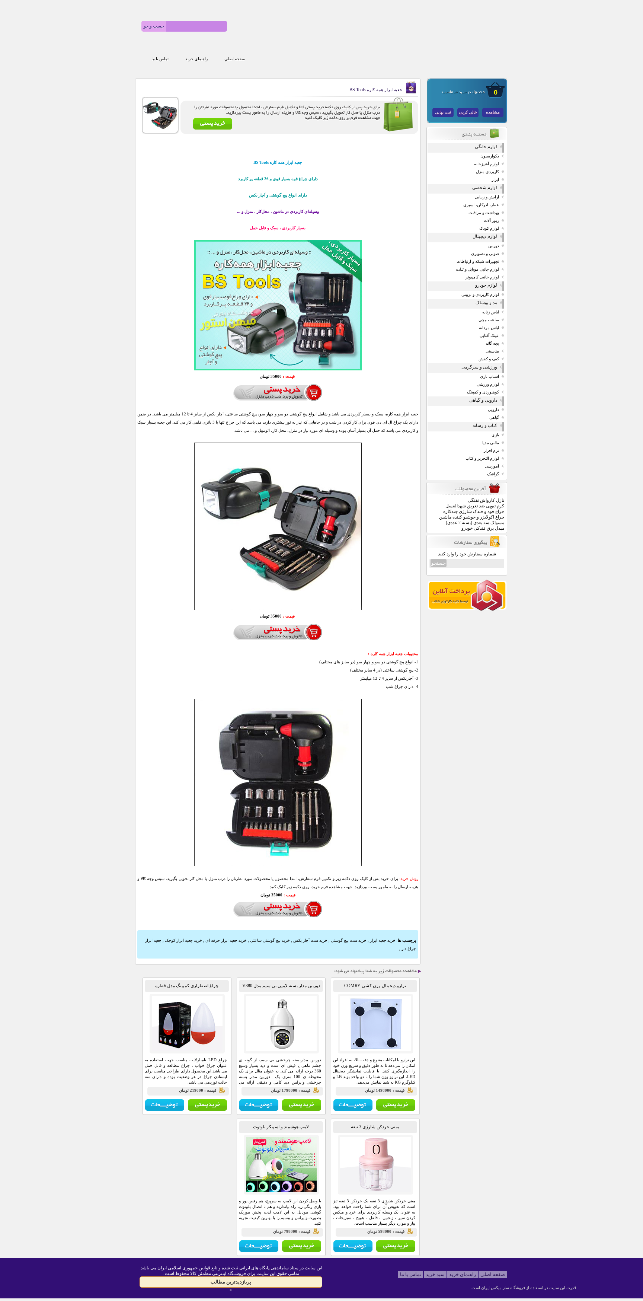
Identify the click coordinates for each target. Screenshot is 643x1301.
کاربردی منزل (487, 172)
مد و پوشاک (486, 302)
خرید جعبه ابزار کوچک (183, 940)
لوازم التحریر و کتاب (482, 458)
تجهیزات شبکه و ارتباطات (478, 261)
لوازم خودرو (486, 285)
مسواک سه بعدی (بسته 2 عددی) (475, 522)
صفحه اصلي (234, 59)
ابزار (495, 180)
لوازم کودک (489, 228)
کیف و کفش (489, 359)
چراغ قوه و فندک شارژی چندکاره (473, 511)
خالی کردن (468, 112)
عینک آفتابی (489, 336)
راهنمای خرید (196, 59)
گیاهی (494, 417)
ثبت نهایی (443, 112)
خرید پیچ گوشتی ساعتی (270, 940)
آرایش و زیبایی (487, 197)
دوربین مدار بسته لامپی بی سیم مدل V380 (281, 985)
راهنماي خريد (462, 1274)
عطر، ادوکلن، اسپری (481, 205)
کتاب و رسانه (485, 425)
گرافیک (493, 474)
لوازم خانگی (486, 146)
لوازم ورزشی (488, 384)
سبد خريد (435, 1274)
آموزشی (492, 466)
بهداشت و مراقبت (483, 213)
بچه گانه (492, 343)
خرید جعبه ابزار (383, 940)
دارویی (493, 410)
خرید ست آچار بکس (310, 940)
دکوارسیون (489, 156)
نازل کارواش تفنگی (486, 500)
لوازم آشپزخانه (486, 164)
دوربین (493, 246)
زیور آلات (491, 221)
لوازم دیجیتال (485, 236)
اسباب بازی (489, 376)
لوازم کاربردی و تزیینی (480, 295)
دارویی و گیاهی (483, 400)
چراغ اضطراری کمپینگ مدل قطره (186, 985)
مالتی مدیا (490, 443)
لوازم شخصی (484, 187)
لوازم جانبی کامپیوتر (482, 277)
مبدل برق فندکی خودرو (482, 528)
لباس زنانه (490, 312)
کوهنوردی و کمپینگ (483, 392)
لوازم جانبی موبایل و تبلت (477, 269)
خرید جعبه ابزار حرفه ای (226, 940)
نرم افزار (491, 451)
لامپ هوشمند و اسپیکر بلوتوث (281, 1126)
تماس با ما (160, 59)
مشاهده (493, 112)
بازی (495, 435)
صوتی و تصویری (485, 254)
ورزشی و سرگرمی (479, 367)
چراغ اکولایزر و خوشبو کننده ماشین (471, 517)
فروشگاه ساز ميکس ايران (503, 1287)
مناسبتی (492, 351)
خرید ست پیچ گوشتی (349, 940)
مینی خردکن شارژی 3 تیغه (375, 1126)
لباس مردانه (489, 328)
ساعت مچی (489, 320)
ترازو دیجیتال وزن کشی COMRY (375, 985)
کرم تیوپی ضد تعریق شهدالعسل (474, 505)
